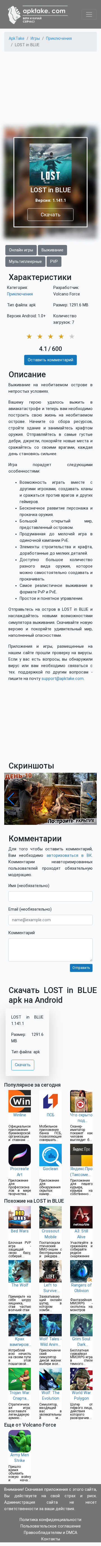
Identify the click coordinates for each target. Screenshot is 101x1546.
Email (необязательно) (30, 909)
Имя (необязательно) (28, 885)
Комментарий (21, 933)
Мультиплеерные (25, 261)
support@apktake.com (63, 678)
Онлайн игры (21, 250)
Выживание (52, 250)
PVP (54, 261)
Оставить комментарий (50, 360)
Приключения (20, 294)
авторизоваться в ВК (69, 855)
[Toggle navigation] (89, 14)
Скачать (50, 214)
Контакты (50, 1539)
